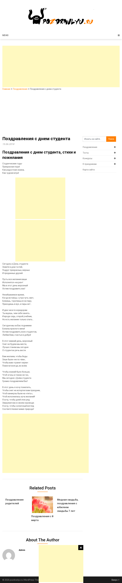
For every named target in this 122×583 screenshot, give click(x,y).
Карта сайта (89, 169)
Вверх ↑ (116, 580)
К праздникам (90, 164)
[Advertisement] (61, 563)
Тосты (86, 153)
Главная (6, 89)
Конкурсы (87, 158)
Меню (5, 35)
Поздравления (20, 89)
